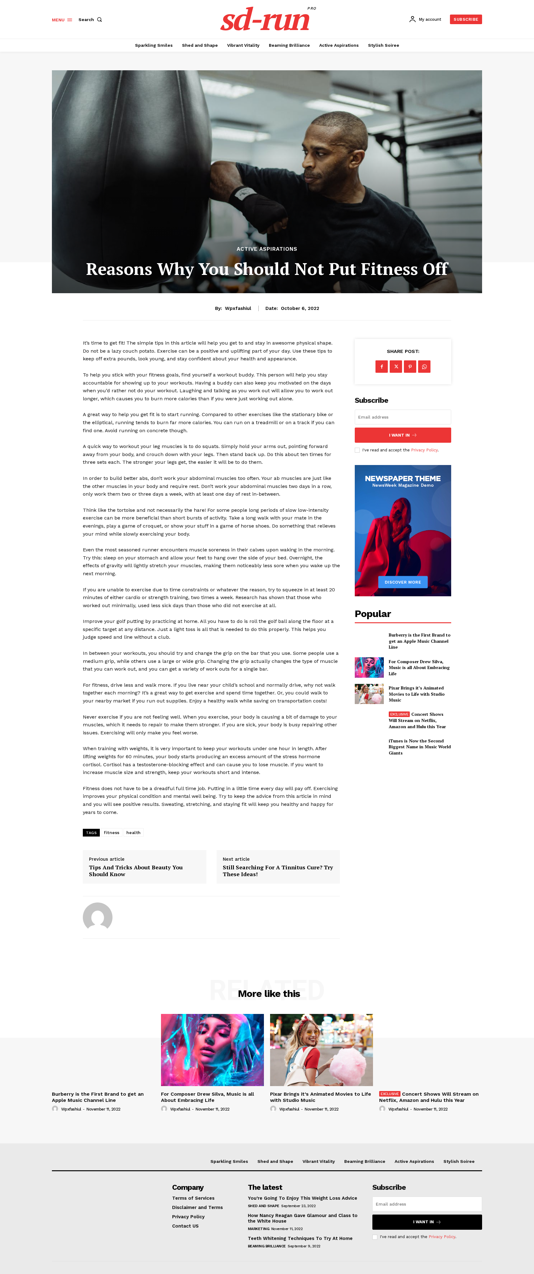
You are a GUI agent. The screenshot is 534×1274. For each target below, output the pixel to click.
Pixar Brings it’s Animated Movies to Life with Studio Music (417, 694)
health (133, 832)
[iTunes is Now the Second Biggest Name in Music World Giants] (369, 747)
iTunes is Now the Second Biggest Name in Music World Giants (420, 747)
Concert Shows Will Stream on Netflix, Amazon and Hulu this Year (417, 720)
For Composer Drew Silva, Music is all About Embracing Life (419, 667)
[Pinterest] (410, 366)
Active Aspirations (267, 249)
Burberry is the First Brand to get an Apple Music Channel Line (420, 641)
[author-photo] (56, 1109)
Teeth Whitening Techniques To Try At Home (300, 1238)
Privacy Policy (424, 450)
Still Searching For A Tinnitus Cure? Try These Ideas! (278, 870)
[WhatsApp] (424, 366)
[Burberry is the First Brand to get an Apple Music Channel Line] (369, 641)
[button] (91, 19)
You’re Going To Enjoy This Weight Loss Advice (302, 1198)
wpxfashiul (238, 308)
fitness (112, 832)
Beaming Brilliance (267, 1246)
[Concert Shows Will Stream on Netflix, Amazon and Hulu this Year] (369, 720)
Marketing (258, 1229)
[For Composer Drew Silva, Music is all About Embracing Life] (369, 667)
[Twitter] (396, 366)
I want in (399, 435)
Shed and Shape (263, 1206)
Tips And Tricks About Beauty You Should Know (136, 870)
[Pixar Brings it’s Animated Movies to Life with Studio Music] (369, 694)
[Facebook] (381, 366)
